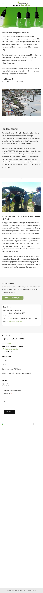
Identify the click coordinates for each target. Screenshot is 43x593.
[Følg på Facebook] (3, 384)
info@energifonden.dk (14, 321)
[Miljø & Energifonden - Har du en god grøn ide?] (21, 3)
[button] (3, 3)
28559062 (9, 318)
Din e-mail (8, 393)
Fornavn (6, 402)
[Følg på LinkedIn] (7, 384)
